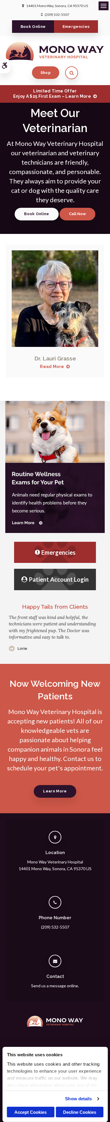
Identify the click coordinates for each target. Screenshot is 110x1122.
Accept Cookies (30, 1112)
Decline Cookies (79, 1112)
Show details (78, 1098)
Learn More (55, 791)
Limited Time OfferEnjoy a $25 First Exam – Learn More (52, 94)
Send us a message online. (55, 985)
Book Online (33, 26)
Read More (52, 366)
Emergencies (76, 26)
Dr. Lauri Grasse (55, 358)
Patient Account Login (59, 579)
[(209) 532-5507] (77, 214)
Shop (45, 72)
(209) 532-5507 (57, 14)
